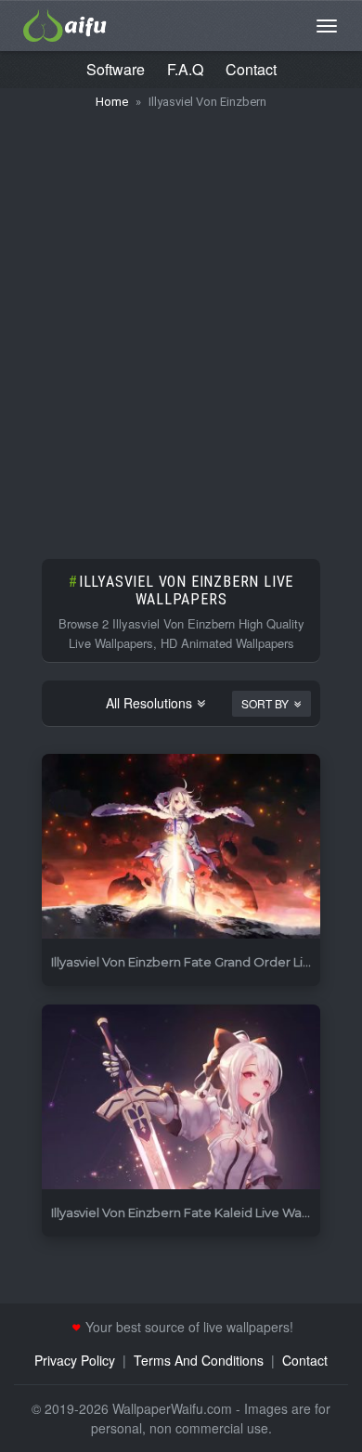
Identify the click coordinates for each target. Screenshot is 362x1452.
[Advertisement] (181, 325)
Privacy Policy (74, 1360)
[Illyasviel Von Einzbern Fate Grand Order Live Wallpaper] (181, 847)
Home (112, 102)
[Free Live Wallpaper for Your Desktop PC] (65, 23)
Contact (251, 69)
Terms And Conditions (199, 1360)
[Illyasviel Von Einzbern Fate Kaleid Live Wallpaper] (181, 1098)
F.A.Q (185, 69)
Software (115, 69)
